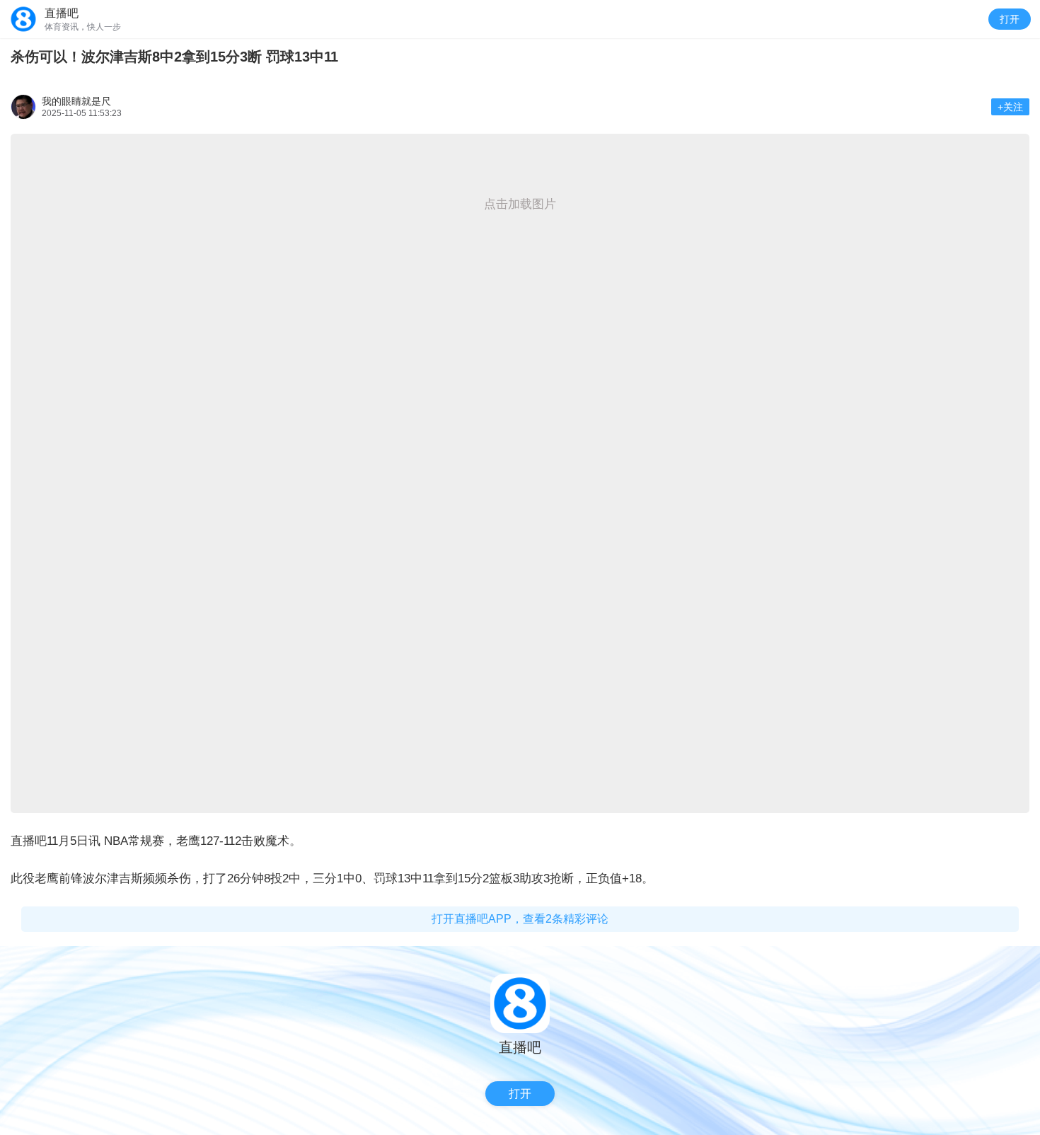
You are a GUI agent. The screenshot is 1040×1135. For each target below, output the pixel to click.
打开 (1009, 19)
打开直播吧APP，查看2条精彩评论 (520, 919)
